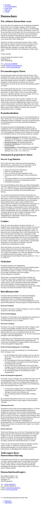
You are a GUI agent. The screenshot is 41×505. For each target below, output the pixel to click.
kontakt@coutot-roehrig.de (14, 65)
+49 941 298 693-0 (9, 484)
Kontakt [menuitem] (7, 11)
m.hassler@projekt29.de (13, 488)
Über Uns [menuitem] (7, 10)
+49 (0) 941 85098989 (10, 64)
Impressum (8, 501)
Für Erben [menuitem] (8, 5)
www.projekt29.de (11, 489)
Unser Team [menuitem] (8, 8)
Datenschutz (8, 502)
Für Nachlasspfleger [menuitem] (11, 6)
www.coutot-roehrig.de (13, 67)
